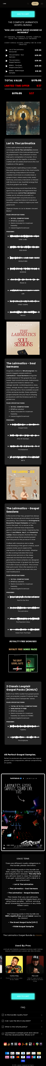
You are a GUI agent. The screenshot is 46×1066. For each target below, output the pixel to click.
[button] (28, 3)
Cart (35, 3)
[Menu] (41, 4)
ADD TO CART (23, 14)
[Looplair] (4, 4)
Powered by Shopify (28, 1065)
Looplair (19, 1065)
